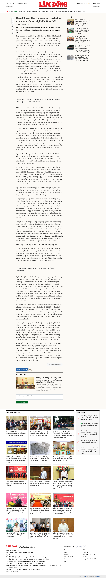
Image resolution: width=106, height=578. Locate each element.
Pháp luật (34, 11)
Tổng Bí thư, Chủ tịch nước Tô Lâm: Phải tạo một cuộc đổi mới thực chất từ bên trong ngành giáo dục (63, 535)
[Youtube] (80, 546)
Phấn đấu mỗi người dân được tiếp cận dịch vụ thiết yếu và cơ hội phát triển (16, 534)
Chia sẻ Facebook (22, 369)
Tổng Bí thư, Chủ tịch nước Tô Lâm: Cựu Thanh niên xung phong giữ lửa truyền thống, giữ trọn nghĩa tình (63, 511)
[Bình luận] (12, 30)
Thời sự (20, 11)
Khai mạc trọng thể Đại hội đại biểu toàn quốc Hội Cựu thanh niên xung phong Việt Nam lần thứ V (40, 511)
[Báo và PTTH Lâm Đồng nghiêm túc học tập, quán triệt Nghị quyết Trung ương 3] (70, 22)
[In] (30, 369)
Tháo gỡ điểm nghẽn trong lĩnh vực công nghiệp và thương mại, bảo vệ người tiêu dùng (49, 380)
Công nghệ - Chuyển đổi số (74, 11)
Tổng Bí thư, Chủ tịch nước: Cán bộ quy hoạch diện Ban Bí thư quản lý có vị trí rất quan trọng (16, 459)
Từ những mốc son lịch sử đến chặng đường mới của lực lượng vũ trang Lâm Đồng (89, 450)
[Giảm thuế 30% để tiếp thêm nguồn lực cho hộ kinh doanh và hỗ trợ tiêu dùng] (70, 30)
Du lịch (59, 11)
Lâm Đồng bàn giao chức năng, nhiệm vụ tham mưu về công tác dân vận (89, 417)
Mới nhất (11, 11)
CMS (87, 576)
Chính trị (16, 11)
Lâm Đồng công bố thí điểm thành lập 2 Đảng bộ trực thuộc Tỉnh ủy (16, 483)
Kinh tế (24, 11)
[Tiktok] (77, 546)
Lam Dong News (96, 6)
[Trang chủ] (7, 11)
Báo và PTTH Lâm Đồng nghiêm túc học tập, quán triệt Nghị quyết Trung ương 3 (82, 22)
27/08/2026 (22, 3)
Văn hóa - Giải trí (53, 11)
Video (83, 11)
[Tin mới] (11, 3)
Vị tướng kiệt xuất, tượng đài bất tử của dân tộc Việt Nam (89, 425)
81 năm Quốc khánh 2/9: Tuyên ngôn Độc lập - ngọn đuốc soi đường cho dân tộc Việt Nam (82, 58)
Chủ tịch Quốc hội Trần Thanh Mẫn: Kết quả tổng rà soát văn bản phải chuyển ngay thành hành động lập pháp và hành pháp (63, 485)
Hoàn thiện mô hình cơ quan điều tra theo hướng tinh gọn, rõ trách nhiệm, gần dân (89, 433)
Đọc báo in (10, 6)
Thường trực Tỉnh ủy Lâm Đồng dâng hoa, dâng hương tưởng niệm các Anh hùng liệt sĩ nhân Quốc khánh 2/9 (82, 49)
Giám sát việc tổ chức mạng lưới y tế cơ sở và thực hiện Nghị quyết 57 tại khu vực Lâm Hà (40, 534)
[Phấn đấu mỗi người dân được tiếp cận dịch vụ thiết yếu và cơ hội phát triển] (16, 525)
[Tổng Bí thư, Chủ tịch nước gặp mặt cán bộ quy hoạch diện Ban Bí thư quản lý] (40, 473)
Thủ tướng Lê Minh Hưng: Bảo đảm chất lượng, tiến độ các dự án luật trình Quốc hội (63, 458)
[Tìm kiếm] (14, 3)
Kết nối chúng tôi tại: (69, 546)
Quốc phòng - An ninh (43, 11)
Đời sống (29, 11)
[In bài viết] (12, 33)
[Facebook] (84, 546)
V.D (17, 24)
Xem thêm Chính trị (13, 413)
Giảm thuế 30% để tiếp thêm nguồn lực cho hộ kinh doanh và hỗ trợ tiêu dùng (82, 31)
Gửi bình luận (22, 402)
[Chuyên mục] (7, 3)
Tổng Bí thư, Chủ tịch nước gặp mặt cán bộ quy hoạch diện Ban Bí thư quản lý (40, 483)
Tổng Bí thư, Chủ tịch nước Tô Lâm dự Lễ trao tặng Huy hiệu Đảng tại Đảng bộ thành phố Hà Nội (16, 511)
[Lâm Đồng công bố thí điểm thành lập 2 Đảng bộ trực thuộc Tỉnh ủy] (16, 473)
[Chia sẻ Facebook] (12, 26)
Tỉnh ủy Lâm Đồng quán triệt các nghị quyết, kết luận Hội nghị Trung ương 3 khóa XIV (82, 39)
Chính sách (64, 11)
